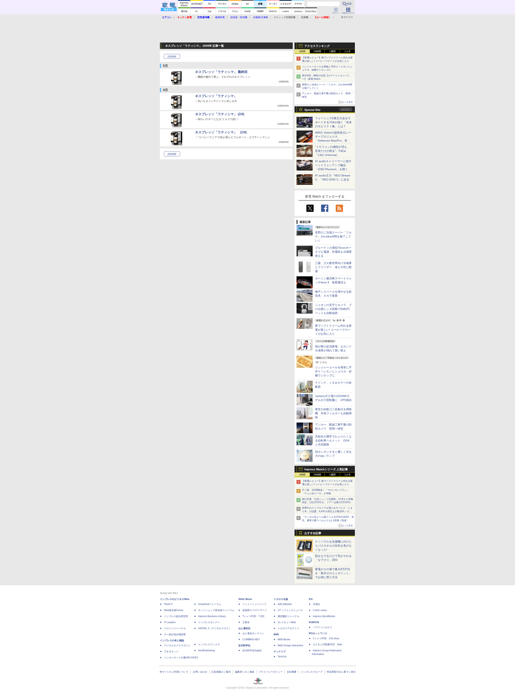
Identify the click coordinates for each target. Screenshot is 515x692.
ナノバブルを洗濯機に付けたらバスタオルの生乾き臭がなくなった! (333, 545)
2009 (172, 56)
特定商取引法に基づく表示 (341, 671)
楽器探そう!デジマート (254, 610)
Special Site (312, 109)
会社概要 (292, 671)
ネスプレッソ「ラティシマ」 (216, 96)
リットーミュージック (254, 604)
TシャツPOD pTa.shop (326, 638)
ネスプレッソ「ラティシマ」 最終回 (221, 72)
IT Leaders (170, 622)
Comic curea (320, 610)
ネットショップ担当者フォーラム (216, 610)
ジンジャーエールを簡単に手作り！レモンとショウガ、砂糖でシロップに (333, 371)
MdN (276, 634)
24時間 (317, 51)
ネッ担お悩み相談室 (175, 634)
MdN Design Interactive (290, 645)
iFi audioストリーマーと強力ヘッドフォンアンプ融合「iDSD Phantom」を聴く (333, 165)
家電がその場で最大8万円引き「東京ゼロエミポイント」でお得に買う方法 (333, 573)
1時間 (302, 51)
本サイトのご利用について (174, 671)
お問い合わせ (200, 671)
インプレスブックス (209, 644)
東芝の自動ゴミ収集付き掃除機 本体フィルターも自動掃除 (333, 413)
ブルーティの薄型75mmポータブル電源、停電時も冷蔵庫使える (333, 251)
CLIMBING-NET (251, 639)
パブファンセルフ (322, 627)
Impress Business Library (212, 616)
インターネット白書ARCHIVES (181, 657)
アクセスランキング (317, 46)
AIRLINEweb (285, 604)
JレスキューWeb (287, 622)
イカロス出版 (281, 599)
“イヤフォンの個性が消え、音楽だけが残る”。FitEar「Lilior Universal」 (332, 150)
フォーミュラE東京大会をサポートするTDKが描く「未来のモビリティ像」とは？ (333, 122)
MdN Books (284, 639)
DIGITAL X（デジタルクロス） (214, 628)
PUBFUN (314, 622)
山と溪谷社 (244, 628)
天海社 (316, 604)
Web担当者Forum (173, 610)
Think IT (168, 604)
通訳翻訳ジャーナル (288, 616)
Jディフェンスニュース (290, 610)
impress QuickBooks (324, 616)
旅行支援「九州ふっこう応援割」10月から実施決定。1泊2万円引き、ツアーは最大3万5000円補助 (327, 502)
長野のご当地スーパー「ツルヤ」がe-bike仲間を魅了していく (333, 236)
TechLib (282, 656)
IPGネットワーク (318, 633)
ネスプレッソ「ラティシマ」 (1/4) (221, 132)
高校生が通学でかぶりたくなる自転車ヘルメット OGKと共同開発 (333, 440)
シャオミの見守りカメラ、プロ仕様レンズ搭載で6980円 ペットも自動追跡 (333, 309)
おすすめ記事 (312, 533)
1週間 (332, 51)
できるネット (171, 651)
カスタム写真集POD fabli (327, 644)
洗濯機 (304, 17)
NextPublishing (206, 650)
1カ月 (347, 51)
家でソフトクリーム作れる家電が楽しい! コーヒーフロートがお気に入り (333, 329)
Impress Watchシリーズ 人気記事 (326, 469)
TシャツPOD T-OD (253, 616)
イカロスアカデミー (288, 628)
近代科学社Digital (252, 650)
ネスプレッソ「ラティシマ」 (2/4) (219, 114)
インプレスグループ (311, 671)
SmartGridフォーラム (209, 604)
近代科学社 (244, 645)
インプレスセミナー (209, 622)
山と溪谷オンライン (253, 633)
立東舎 (246, 622)
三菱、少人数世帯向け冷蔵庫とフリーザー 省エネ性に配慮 (333, 267)
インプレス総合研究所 (176, 616)
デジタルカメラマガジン (177, 645)
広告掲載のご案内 (221, 671)
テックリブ (280, 651)
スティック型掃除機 (284, 17)
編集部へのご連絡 (244, 671)
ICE (311, 599)
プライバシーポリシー (271, 671)
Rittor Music (245, 599)
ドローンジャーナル (175, 628)
